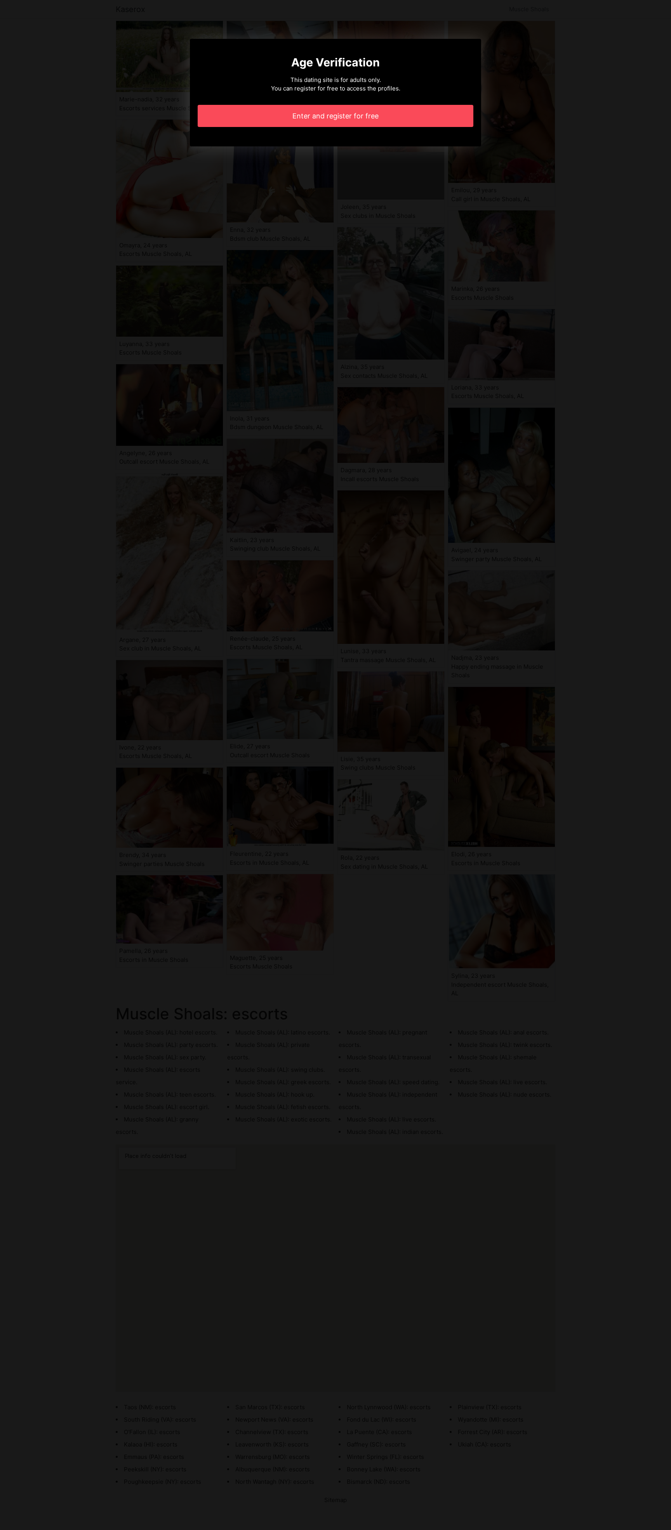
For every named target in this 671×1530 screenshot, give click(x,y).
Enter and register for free (335, 116)
